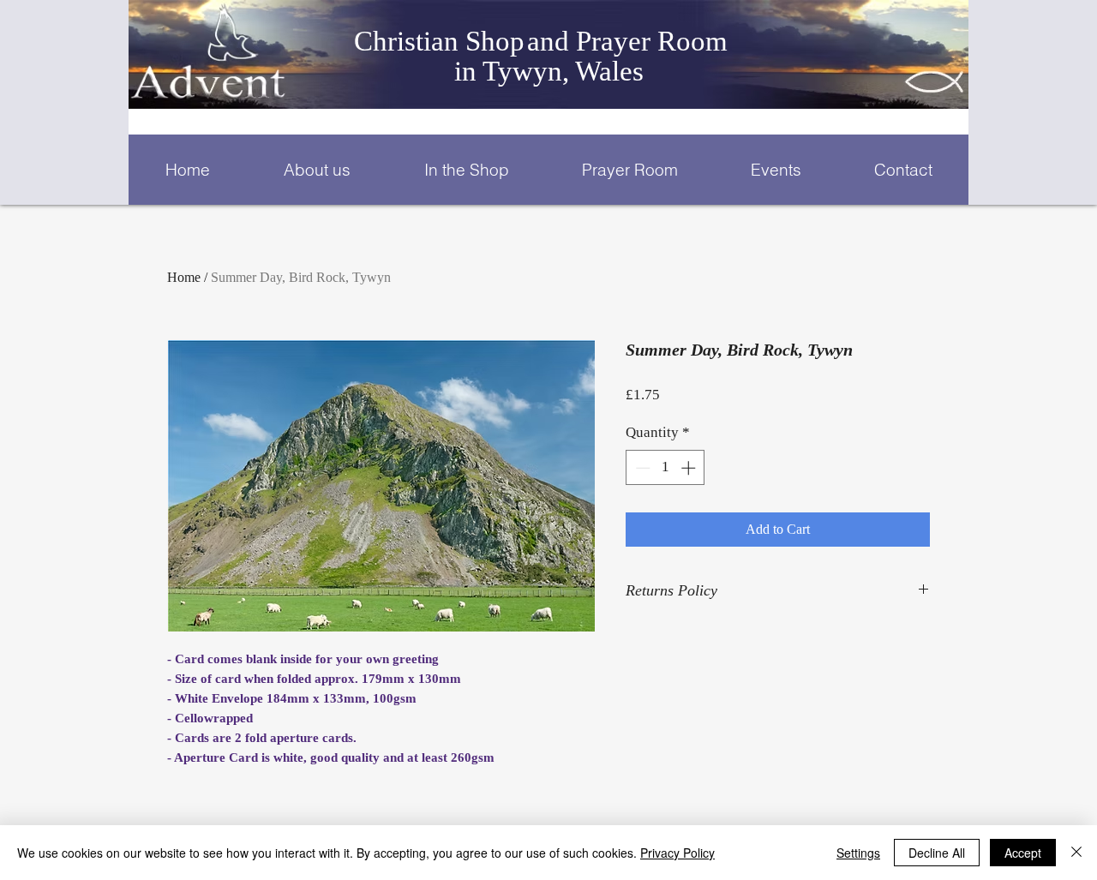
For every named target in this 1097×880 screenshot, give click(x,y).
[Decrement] (641, 468)
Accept (1022, 852)
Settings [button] (858, 852)
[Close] (1076, 852)
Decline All (936, 852)
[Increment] (690, 468)
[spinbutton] (665, 468)
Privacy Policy (677, 852)
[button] (316, 170)
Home (184, 277)
